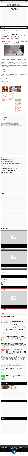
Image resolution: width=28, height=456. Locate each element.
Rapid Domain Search (16, 448)
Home (2, 30)
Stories (7, 454)
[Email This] (4, 81)
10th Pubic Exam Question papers (7, 159)
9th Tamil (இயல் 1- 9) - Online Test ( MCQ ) (14, 368)
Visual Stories (21, 454)
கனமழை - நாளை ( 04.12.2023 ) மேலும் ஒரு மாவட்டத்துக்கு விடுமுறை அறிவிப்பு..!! (13, 35)
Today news (6, 30)
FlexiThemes (7, 447)
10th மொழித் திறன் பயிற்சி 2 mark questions (9, 166)
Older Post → (24, 114)
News (2, 174)
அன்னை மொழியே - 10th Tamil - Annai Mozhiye (12, 287)
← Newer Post (3, 114)
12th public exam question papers (8, 170)
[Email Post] (2, 81)
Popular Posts (4, 316)
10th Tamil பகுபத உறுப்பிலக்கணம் (7, 161)
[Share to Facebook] (7, 81)
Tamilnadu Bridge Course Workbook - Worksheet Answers (13, 246)
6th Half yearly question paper (7, 172)
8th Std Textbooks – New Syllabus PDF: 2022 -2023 (16, 356)
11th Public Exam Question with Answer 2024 (9, 168)
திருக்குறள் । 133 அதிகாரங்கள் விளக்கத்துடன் (12, 265)
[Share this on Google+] (8, 79)
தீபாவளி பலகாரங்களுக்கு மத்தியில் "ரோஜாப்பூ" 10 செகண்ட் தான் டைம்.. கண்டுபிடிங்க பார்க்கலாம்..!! (5, 97)
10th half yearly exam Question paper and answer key (11, 163)
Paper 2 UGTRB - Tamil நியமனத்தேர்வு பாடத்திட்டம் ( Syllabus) (12, 362)
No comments (17, 38)
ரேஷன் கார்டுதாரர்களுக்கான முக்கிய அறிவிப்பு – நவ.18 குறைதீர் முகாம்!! (18, 109)
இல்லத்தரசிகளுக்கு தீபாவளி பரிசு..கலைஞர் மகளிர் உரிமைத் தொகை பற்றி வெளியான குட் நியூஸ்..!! (11, 96)
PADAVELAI (14, 9)
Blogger (22, 445)
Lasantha (18, 447)
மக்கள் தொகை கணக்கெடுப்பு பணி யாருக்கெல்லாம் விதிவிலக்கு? (13, 307)
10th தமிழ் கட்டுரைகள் (5, 165)
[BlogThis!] (5, 81)
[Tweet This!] (6, 79)
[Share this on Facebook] (4, 79)
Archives (11, 316)
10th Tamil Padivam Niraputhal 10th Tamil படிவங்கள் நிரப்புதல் (13, 276)
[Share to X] (6, 81)
